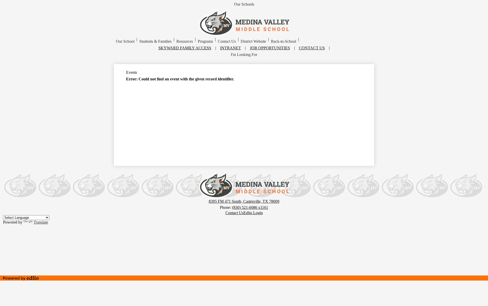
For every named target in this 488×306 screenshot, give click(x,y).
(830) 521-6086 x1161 (250, 207)
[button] (125, 41)
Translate (41, 222)
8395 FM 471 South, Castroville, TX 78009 (244, 201)
